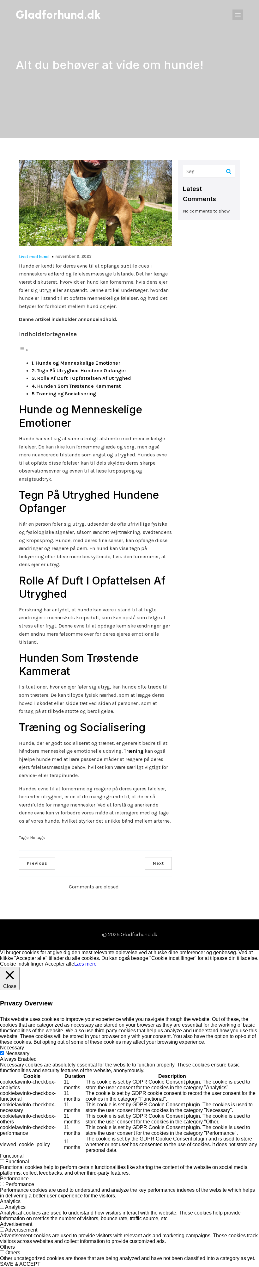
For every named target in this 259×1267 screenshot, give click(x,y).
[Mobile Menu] (237, 14)
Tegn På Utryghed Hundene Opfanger (81, 371)
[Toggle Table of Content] (23, 350)
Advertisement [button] (16, 1224)
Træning (133, 751)
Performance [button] (14, 1178)
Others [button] (7, 1247)
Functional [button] (12, 1156)
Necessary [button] (12, 1047)
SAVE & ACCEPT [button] (20, 1264)
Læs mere (85, 964)
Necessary (17, 1053)
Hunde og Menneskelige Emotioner (77, 363)
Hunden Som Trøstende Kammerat (79, 386)
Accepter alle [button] (59, 964)
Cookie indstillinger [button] (21, 964)
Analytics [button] (10, 1201)
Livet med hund (34, 256)
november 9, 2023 (73, 256)
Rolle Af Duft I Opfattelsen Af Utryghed (84, 378)
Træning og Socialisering (66, 394)
